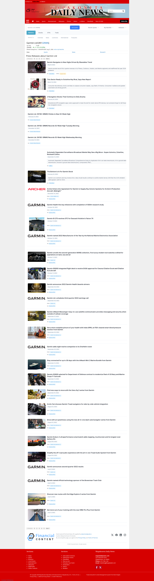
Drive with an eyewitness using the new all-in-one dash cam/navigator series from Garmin (81, 420)
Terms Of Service (93, 538)
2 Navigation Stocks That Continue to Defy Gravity (66, 97)
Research (102, 52)
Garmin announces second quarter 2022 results (65, 467)
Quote (46, 52)
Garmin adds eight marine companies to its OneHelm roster (69, 347)
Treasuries (74, 38)
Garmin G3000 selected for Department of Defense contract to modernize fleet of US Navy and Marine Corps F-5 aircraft (86, 375)
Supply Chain (63, 73)
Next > (47, 58)
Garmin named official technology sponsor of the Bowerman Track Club (74, 480)
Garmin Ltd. (52, 260)
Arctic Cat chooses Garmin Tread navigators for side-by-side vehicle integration (77, 404)
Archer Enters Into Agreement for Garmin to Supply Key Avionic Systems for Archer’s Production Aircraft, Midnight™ (83, 190)
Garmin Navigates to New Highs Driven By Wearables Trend (69, 62)
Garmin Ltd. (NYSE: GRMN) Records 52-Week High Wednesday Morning (55, 137)
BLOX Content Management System (102, 574)
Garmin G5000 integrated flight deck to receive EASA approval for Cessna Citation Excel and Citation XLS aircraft (85, 269)
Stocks (40, 32)
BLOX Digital (117, 574)
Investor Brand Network (35, 119)
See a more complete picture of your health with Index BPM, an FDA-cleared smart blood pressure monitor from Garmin (84, 329)
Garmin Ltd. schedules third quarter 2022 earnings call (68, 298)
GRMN (45, 42)
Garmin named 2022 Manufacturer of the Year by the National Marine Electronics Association (82, 236)
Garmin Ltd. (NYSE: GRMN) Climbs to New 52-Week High (49, 114)
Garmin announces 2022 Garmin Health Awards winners (68, 284)
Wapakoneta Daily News (45, 574)
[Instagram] (125, 537)
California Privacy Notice (44, 576)
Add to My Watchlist (59, 49)
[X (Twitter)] (112, 537)
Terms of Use (75, 574)
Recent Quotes (92, 27)
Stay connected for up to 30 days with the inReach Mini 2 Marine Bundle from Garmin (79, 360)
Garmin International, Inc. (55, 210)
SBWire (50, 165)
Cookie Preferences (57, 576)
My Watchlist (107, 27)
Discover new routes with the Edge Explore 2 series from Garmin (71, 494)
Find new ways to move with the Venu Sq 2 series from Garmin (70, 390)
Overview (40, 38)
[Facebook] (116, 537)
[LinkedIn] (121, 537)
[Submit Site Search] (123, 11)
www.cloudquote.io (86, 534)
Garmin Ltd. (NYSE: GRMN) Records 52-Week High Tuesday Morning (53, 126)
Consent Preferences (7, 580)
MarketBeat (51, 73)
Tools (57, 32)
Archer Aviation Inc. (54, 196)
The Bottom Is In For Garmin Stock (60, 171)
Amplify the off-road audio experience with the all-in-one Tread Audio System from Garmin (81, 453)
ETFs (48, 32)
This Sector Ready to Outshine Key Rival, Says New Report (69, 79)
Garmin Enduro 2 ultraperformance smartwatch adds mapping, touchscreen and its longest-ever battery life (83, 438)
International (64, 38)
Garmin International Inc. (55, 458)
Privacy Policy (82, 538)
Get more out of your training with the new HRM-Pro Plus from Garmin (73, 510)
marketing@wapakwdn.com (108, 563)
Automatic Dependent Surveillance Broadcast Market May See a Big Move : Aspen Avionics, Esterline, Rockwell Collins (85, 153)
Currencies (55, 38)
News (47, 38)
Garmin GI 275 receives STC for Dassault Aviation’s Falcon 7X (70, 218)
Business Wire (52, 198)
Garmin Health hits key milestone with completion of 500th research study (75, 205)
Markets (31, 32)
